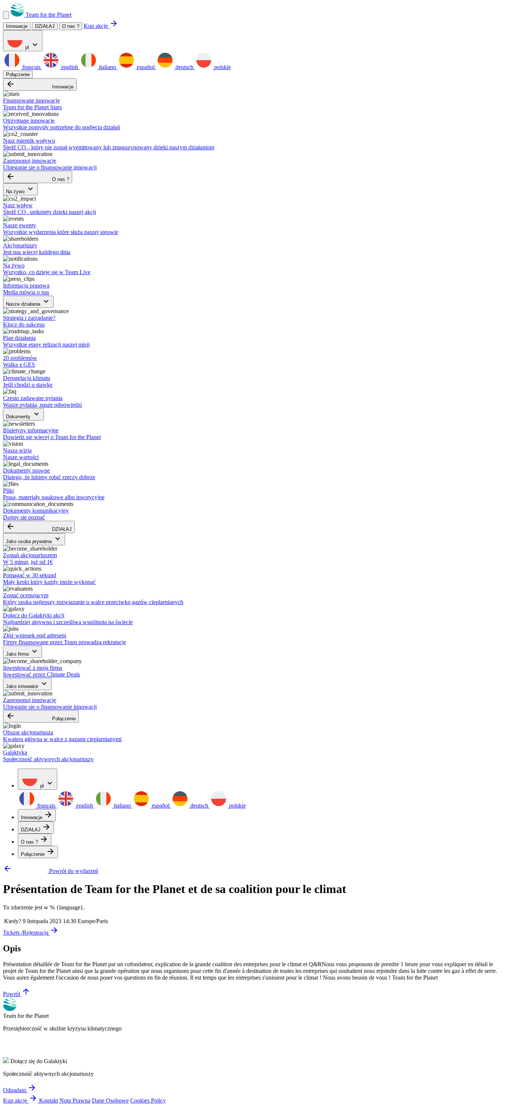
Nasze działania (28, 302)
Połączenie (18, 74)
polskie (222, 67)
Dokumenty (23, 414)
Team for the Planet (47, 15)
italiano (107, 67)
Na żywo (20, 189)
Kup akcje (101, 26)
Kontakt (48, 1100)
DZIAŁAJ (39, 527)
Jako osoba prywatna (34, 539)
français (31, 67)
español (145, 67)
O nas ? (70, 26)
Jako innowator (27, 684)
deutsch (184, 67)
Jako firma (22, 652)
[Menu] (6, 15)
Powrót (16, 994)
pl (31, 45)
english (70, 67)
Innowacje (40, 84)
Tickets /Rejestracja (31, 932)
